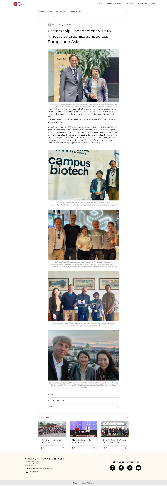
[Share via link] (63, 401)
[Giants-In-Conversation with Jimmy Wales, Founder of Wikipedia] (84, 429)
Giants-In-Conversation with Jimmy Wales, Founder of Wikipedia (82, 441)
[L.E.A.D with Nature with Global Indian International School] (52, 429)
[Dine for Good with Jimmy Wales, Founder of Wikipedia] (115, 429)
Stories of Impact (75, 12)
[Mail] (26, 468)
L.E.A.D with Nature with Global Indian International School (51, 441)
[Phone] (26, 472)
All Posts (41, 12)
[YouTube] (138, 468)
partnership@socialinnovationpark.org (40, 468)
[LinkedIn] (129, 468)
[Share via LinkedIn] (58, 401)
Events (50, 12)
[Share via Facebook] (49, 401)
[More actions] (118, 25)
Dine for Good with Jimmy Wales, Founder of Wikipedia (114, 441)
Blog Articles (60, 12)
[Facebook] (121, 468)
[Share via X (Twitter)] (53, 401)
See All (126, 417)
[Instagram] (112, 468)
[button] (126, 12)
